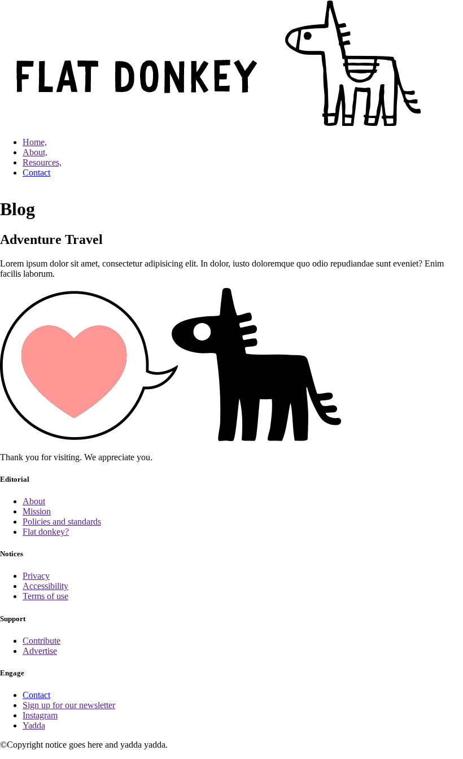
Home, (35, 142)
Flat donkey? (46, 531)
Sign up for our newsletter (69, 705)
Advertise (40, 651)
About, (35, 152)
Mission (37, 511)
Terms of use (45, 596)
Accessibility (45, 586)
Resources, (42, 162)
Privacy (36, 576)
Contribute (41, 640)
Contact (36, 172)
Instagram (40, 715)
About (34, 501)
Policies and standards (62, 521)
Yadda (34, 725)
